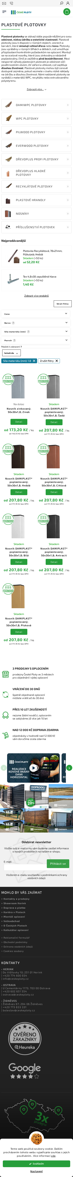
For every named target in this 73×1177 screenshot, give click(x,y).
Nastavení (36, 1171)
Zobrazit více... (35, 89)
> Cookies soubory (12, 951)
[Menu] (4, 11)
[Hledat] (61, 3)
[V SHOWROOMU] (19, 386)
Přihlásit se (58, 863)
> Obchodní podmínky (14, 942)
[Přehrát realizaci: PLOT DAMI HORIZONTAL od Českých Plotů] (33, 768)
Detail (18, 421)
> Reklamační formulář (15, 937)
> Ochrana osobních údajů (17, 946)
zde (53, 1155)
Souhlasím (38, 1163)
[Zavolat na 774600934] (12, 3)
